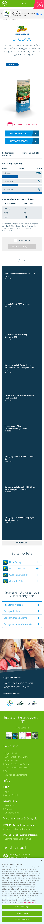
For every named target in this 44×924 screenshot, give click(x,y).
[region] (22, 891)
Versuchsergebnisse (19, 141)
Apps (7, 791)
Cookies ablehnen (22, 913)
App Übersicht (22, 727)
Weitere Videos (21, 543)
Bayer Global (11, 753)
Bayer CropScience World (17, 756)
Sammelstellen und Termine (18, 829)
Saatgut (8, 809)
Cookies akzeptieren (22, 920)
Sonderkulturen (12, 812)
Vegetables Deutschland (16, 774)
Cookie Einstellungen (22, 907)
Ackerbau (9, 805)
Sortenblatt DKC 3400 (19, 133)
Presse (8, 771)
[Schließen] (1, 13)
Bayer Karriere (11, 760)
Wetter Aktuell (11, 795)
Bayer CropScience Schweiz (17, 767)
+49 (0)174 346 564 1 (20, 857)
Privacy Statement (29, 902)
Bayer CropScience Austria (17, 764)
